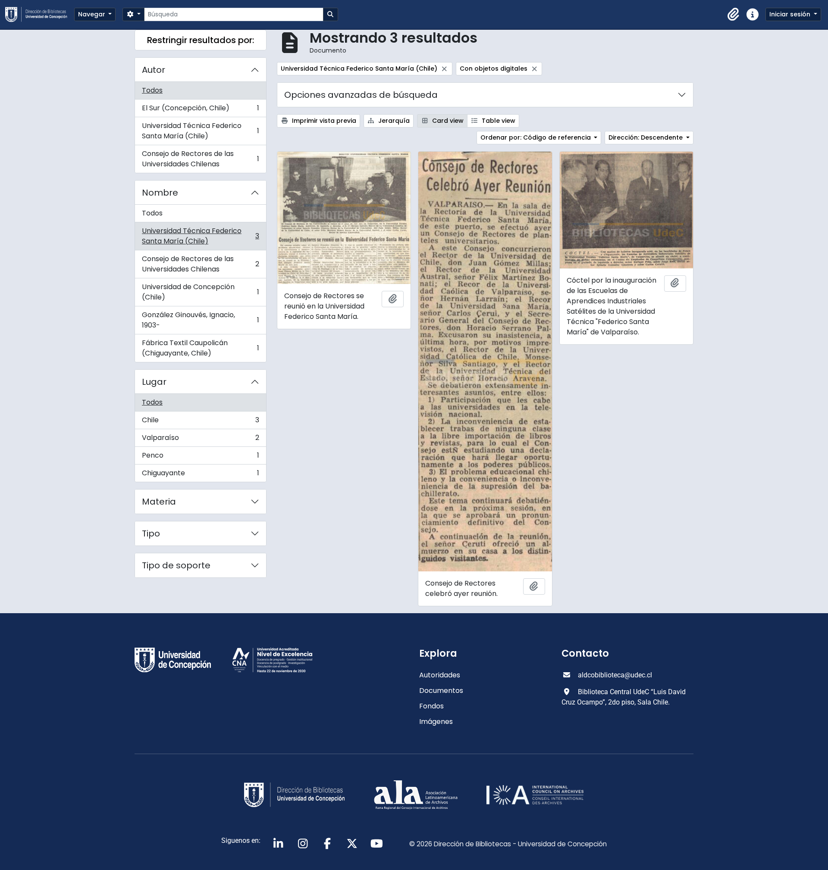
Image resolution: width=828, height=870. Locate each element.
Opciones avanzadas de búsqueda (361, 95)
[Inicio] (39, 14)
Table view (497, 120)
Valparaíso (200, 440)
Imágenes (436, 722)
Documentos (441, 690)
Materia (159, 502)
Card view (447, 120)
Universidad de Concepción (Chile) (200, 292)
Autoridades (439, 675)
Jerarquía (393, 120)
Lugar (154, 382)
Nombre (160, 193)
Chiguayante (200, 475)
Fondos (431, 706)
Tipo (151, 533)
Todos (152, 90)
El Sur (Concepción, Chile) (200, 110)
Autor (153, 70)
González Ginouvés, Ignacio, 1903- (200, 320)
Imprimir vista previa (323, 120)
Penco (200, 457)
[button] (733, 14)
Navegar (92, 14)
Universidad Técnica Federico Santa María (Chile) (200, 131)
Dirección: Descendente (646, 137)
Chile (200, 422)
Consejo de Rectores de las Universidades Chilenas (200, 159)
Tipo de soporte (176, 565)
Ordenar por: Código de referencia (536, 137)
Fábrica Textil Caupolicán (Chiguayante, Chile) (200, 348)
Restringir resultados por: (200, 40)
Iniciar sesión (790, 14)
